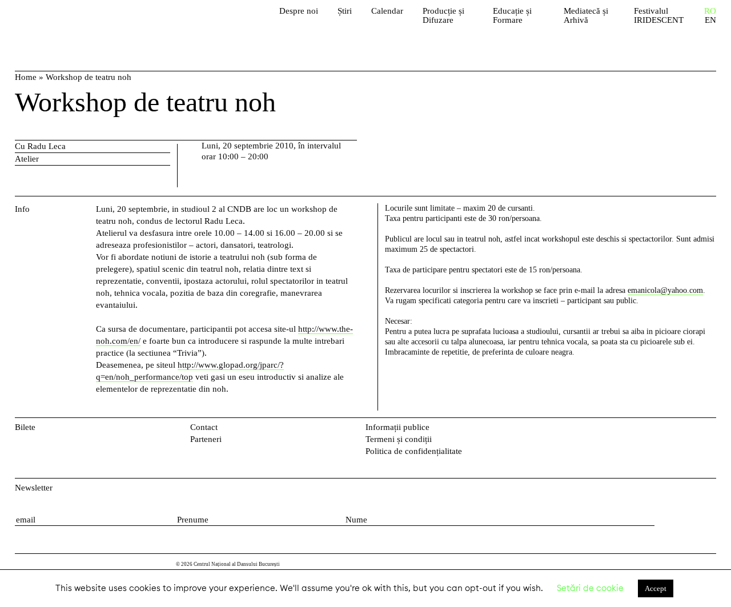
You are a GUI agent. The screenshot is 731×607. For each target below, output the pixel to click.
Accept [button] (655, 588)
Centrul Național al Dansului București (80, 22)
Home (26, 77)
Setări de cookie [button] (590, 587)
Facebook (691, 429)
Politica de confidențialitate (414, 451)
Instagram (710, 429)
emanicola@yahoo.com (665, 290)
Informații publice (397, 427)
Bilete (25, 427)
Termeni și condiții (399, 439)
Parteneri (206, 439)
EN (710, 20)
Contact (204, 427)
